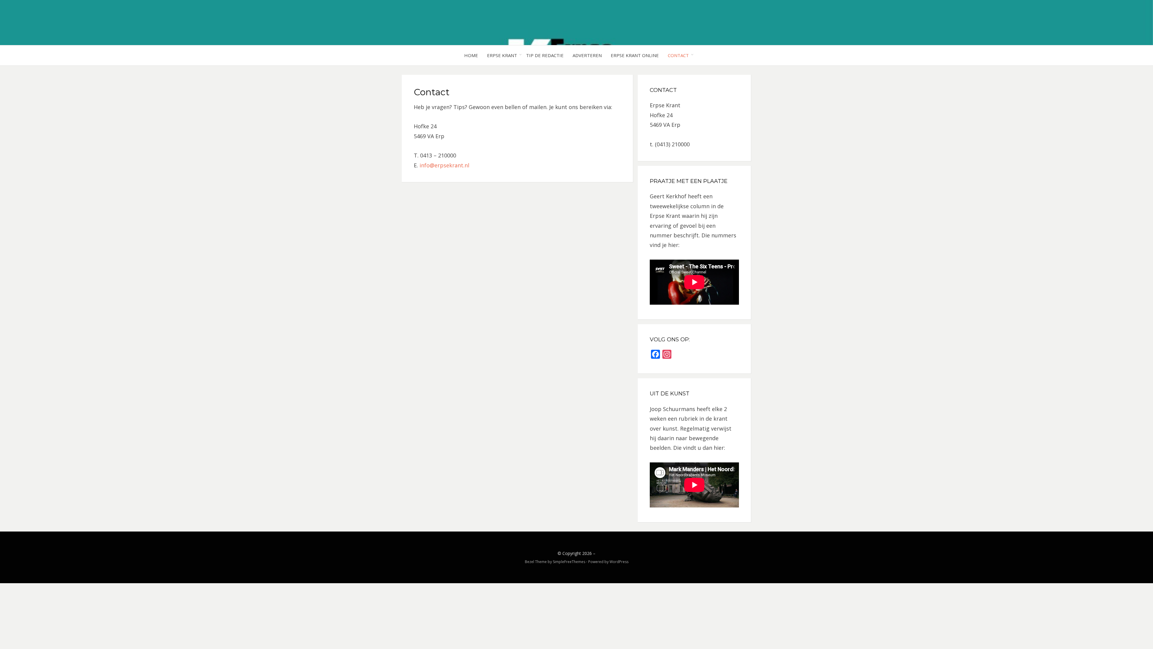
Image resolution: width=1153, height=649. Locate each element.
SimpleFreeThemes (569, 561)
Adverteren (587, 55)
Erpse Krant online (635, 55)
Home (471, 55)
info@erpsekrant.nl (444, 165)
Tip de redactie (545, 55)
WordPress (619, 561)
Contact (678, 55)
